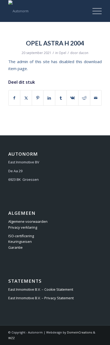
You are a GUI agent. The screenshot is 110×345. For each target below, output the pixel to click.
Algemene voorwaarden (28, 221)
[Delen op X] (26, 97)
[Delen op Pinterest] (38, 97)
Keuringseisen (20, 241)
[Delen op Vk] (72, 97)
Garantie (15, 247)
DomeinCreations (79, 332)
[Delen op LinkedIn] (49, 97)
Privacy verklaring (22, 227)
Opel (62, 53)
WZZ (11, 338)
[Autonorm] (45, 11)
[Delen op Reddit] (84, 97)
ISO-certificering (21, 235)
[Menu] (94, 11)
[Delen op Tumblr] (61, 97)
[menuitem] (94, 11)
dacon (83, 53)
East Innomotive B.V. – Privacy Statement (41, 298)
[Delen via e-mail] (96, 97)
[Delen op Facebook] (14, 97)
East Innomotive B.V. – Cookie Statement (40, 289)
